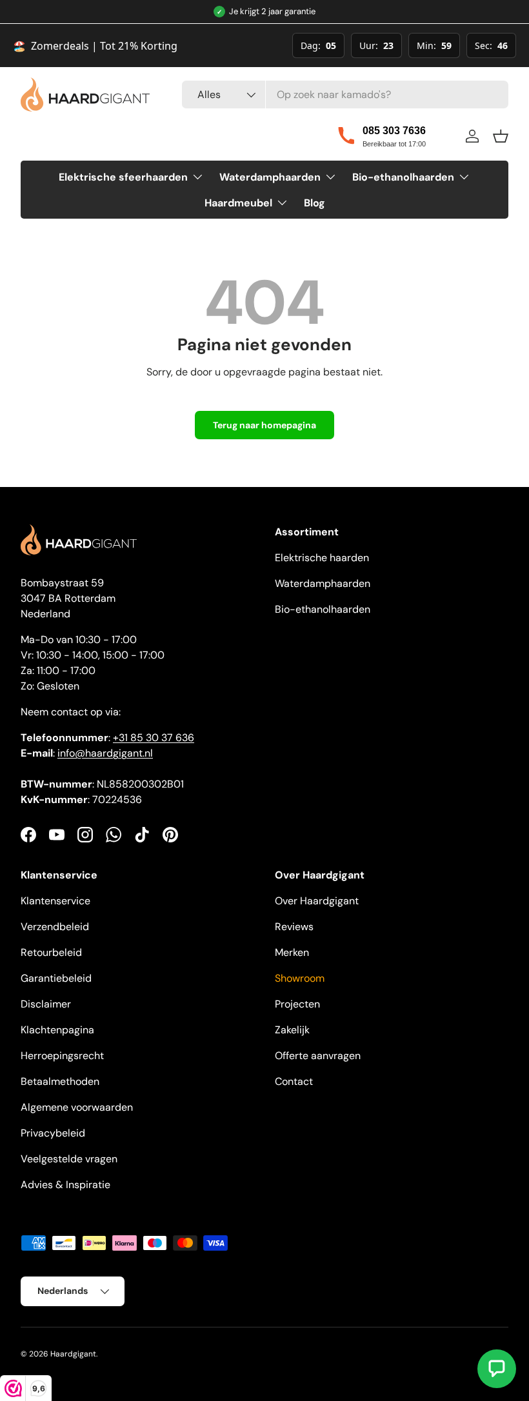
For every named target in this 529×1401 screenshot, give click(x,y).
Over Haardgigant (317, 901)
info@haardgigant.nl (105, 753)
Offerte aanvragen (318, 1055)
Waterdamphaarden (322, 583)
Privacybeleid (53, 1133)
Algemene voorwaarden (77, 1107)
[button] (500, 136)
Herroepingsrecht (62, 1055)
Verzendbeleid (55, 926)
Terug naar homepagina (264, 425)
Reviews (294, 926)
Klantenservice (55, 901)
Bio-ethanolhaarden (322, 609)
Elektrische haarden (322, 557)
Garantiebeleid (56, 978)
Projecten (297, 1004)
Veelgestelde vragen (69, 1159)
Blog (314, 203)
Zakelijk (292, 1030)
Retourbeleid (51, 952)
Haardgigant (73, 1354)
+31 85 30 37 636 (153, 737)
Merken (292, 952)
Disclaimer (46, 1004)
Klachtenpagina (57, 1030)
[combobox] (345, 94)
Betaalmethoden (60, 1081)
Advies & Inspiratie (65, 1184)
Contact (294, 1081)
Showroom (299, 978)
